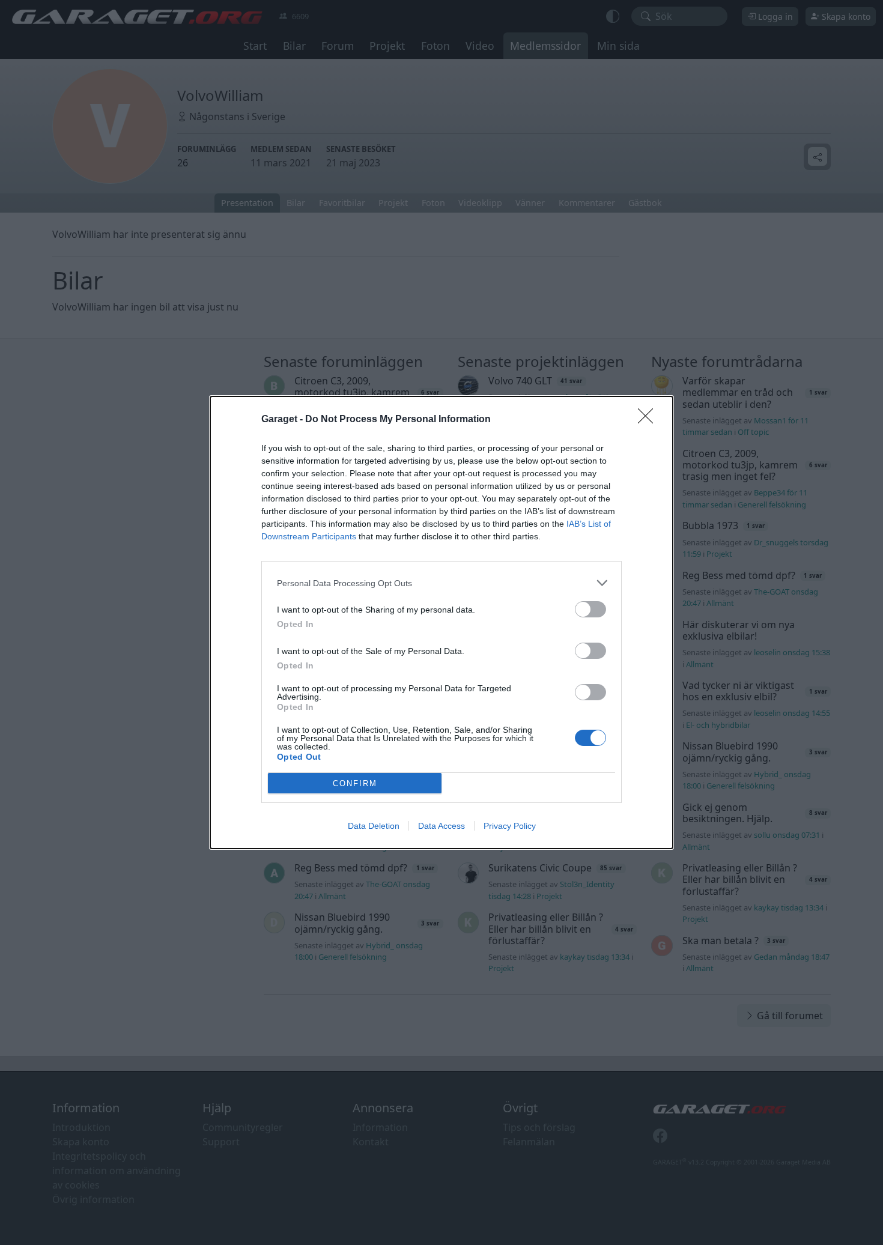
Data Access (441, 826)
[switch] (590, 609)
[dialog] (441, 622)
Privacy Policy (510, 826)
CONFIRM (355, 783)
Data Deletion (373, 826)
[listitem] (441, 583)
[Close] (649, 419)
